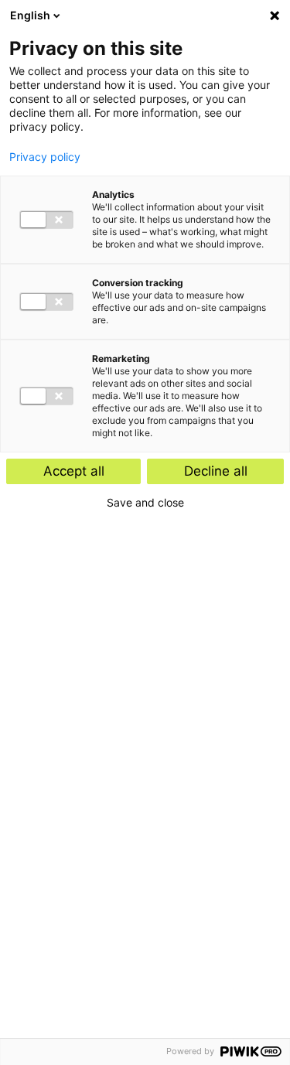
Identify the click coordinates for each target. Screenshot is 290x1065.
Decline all (215, 471)
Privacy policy (44, 157)
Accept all (73, 471)
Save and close (145, 503)
